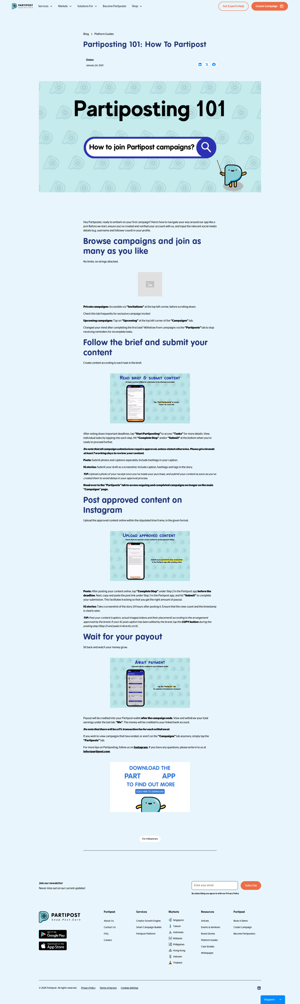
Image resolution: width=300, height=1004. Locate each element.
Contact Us (110, 927)
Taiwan (177, 926)
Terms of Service (108, 988)
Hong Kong (179, 950)
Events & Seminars (210, 927)
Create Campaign (243, 927)
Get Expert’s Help (233, 6)
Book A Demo (241, 921)
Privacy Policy (88, 988)
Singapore (178, 920)
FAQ (106, 933)
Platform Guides (209, 940)
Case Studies (207, 946)
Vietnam (177, 956)
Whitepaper (207, 953)
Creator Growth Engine (148, 921)
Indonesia (178, 932)
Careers (108, 940)
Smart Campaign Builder (149, 927)
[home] (22, 6)
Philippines (178, 944)
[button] (45, 6)
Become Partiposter (114, 6)
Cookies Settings (129, 988)
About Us (109, 921)
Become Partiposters (244, 933)
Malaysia (177, 938)
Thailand (177, 962)
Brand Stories (208, 933)
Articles (205, 921)
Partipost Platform (145, 933)
